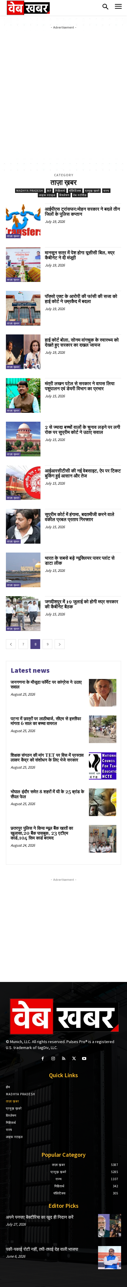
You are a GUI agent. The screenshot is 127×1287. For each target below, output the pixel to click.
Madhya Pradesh (29, 191)
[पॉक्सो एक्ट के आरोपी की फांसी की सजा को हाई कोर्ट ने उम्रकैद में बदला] (23, 308)
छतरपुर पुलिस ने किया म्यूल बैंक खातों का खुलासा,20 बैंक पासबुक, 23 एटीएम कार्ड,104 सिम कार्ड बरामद (42, 833)
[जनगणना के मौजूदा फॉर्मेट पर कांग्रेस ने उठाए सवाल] (102, 693)
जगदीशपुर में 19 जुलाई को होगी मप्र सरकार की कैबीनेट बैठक (81, 604)
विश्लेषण (64, 195)
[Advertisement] (63, 94)
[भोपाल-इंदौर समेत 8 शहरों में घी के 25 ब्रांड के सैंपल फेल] (102, 802)
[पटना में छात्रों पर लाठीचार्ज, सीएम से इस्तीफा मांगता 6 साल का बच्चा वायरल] (102, 729)
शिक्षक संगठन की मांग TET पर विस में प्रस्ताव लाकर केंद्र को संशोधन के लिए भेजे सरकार (47, 758)
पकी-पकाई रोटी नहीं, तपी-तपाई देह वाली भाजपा (42, 1249)
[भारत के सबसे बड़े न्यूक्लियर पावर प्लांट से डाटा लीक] (23, 570)
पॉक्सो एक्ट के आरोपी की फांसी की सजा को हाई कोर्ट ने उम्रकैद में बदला (81, 299)
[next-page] (60, 644)
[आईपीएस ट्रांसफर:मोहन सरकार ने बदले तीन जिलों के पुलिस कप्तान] (23, 221)
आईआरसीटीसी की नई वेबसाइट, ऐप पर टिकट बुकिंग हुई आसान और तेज (83, 473)
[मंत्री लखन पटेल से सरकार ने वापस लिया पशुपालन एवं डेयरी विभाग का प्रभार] (23, 395)
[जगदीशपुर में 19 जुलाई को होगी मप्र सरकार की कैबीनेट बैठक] (23, 613)
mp (49, 191)
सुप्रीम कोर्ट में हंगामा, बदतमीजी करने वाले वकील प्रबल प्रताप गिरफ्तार (79, 517)
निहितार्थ (60, 191)
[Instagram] (53, 1058)
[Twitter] (74, 1058)
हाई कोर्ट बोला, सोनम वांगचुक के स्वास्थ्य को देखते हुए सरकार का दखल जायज (82, 342)
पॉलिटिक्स (75, 191)
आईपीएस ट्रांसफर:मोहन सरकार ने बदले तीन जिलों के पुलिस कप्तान (82, 212)
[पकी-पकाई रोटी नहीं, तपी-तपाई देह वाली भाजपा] (109, 1257)
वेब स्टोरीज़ (80, 195)
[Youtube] (84, 1058)
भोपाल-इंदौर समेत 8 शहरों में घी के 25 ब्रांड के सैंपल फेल (47, 794)
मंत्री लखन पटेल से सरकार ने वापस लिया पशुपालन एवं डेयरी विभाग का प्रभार (80, 386)
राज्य (106, 191)
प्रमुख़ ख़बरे (92, 191)
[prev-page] (11, 644)
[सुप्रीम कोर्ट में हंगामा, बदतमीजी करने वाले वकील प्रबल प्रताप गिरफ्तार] (23, 526)
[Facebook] (42, 1058)
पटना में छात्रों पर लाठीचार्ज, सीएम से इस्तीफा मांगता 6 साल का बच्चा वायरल (46, 721)
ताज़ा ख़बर (13, 236)
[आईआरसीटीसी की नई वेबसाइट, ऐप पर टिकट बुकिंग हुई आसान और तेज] (23, 482)
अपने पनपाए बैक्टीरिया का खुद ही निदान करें (40, 1217)
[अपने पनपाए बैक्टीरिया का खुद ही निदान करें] (109, 1225)
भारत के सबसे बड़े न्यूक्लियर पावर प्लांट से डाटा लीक (80, 560)
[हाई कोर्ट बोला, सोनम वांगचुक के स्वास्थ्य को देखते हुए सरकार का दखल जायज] (23, 351)
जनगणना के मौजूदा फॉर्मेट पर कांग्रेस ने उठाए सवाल (46, 685)
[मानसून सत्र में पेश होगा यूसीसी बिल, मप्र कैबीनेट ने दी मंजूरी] (23, 264)
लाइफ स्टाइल (47, 195)
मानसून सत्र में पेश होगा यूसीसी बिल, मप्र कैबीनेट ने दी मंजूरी (80, 255)
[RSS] (63, 1058)
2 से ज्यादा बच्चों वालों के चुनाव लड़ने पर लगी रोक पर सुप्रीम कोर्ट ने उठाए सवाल (82, 430)
